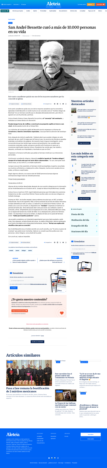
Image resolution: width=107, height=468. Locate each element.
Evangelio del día (79, 226)
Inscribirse (13, 288)
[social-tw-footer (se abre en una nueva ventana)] (55, 458)
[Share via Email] (63, 104)
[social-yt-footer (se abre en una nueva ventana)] (49, 458)
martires (10, 362)
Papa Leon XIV (91, 11)
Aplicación (53, 438)
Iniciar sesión (83, 4)
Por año (66, 436)
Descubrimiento (63, 11)
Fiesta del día (77, 214)
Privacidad (74, 463)
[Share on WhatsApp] (66, 104)
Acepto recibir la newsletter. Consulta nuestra (29, 284)
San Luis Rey (58, 7)
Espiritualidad (52, 11)
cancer (17, 250)
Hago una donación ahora (19, 310)
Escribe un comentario (37, 341)
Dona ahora (99, 4)
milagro (24, 250)
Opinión (35, 11)
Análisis (28, 11)
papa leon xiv (84, 362)
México (100, 11)
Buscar (24, 4)
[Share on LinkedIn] (57, 104)
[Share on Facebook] (54, 104)
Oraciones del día (79, 231)
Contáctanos (68, 463)
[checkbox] (10, 284)
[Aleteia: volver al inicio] (53, 3)
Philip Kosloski (25, 36)
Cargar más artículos (84, 143)
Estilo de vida (73, 11)
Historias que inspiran (17, 11)
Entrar (42, 335)
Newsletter (53, 436)
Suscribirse (90, 434)
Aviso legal (60, 463)
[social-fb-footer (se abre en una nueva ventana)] (52, 458)
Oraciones (3, 11)
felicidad (83, 393)
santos (30, 250)
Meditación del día (80, 220)
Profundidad (43, 11)
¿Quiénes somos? (52, 463)
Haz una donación (43, 463)
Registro (90, 4)
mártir (58, 362)
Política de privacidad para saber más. (38, 284)
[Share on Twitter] (60, 104)
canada (11, 250)
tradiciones (59, 391)
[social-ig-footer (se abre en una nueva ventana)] (58, 458)
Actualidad (82, 11)
